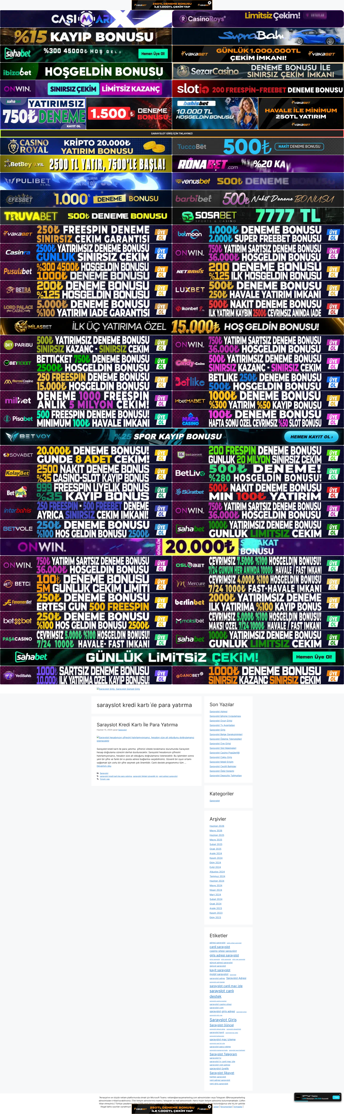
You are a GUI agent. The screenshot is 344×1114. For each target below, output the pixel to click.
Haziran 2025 (217, 835)
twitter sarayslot (218, 1077)
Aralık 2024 (216, 853)
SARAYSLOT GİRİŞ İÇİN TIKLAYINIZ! (172, 133)
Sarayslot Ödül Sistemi (222, 771)
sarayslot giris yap (216, 1015)
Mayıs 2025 (216, 839)
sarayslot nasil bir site (217, 1043)
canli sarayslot (220, 947)
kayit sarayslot (220, 970)
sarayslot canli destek (217, 982)
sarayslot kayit (217, 1032)
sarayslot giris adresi (222, 1011)
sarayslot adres (217, 978)
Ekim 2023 (215, 917)
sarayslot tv (215, 1058)
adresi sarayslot (217, 942)
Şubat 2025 (216, 844)
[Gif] (172, 326)
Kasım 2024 (216, 858)
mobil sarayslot (219, 974)
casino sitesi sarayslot (223, 951)
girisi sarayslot (215, 959)
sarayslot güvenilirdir (234, 1029)
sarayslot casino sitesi (221, 1004)
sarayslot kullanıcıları (217, 1036)
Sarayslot (104, 773)
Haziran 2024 (217, 881)
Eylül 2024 (215, 867)
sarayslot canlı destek (222, 994)
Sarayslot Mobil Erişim (221, 762)
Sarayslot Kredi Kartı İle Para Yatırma (137, 724)
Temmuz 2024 (217, 876)
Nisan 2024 (216, 890)
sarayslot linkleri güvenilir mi (145, 776)
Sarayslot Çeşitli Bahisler (223, 766)
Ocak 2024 (215, 903)
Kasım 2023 (216, 913)
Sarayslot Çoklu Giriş (221, 757)
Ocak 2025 (215, 849)
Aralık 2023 (216, 908)
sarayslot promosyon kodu (219, 1050)
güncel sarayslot (218, 966)
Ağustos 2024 (217, 871)
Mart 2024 (215, 894)
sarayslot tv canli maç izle (222, 1061)
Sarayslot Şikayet (222, 1073)
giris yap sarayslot (238, 959)
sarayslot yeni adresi (220, 1065)
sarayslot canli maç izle (226, 986)
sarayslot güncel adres (217, 1029)
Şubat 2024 (216, 899)
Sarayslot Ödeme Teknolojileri (226, 739)
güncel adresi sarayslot (221, 962)
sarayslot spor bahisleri (237, 1050)
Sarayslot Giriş (217, 729)
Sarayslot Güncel (222, 1025)
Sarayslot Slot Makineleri (223, 748)
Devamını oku (104, 766)
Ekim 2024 (215, 862)
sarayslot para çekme (220, 1046)
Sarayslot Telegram (223, 1054)
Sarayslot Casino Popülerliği (225, 752)
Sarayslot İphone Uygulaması (225, 716)
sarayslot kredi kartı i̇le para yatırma (116, 776)
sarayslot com (216, 1007)
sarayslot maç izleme (223, 1039)
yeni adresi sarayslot (168, 776)
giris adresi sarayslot (224, 955)
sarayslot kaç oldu (231, 1033)
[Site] (86, 234)
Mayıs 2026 (216, 830)
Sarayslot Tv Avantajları (222, 725)
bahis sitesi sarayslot (234, 943)
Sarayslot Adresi (218, 711)
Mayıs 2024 (216, 885)
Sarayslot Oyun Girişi (221, 720)
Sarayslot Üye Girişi (220, 743)
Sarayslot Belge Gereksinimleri (226, 734)
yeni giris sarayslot (219, 1083)
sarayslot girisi (241, 1012)
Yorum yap (105, 779)
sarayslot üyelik (219, 1068)
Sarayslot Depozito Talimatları (226, 775)
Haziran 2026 (217, 826)
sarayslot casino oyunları (218, 1001)
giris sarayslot (226, 959)
